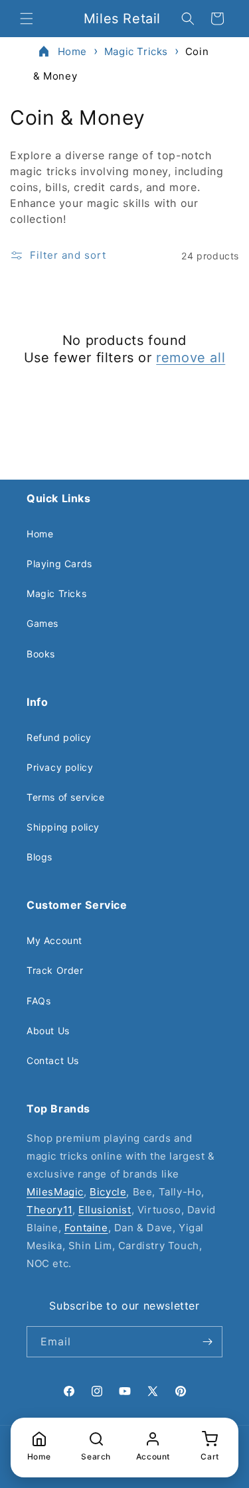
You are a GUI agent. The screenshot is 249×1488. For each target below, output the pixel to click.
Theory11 (49, 1209)
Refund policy (59, 737)
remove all (190, 358)
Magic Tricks (136, 51)
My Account (54, 940)
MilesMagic (55, 1191)
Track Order (55, 970)
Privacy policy (60, 767)
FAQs (38, 1000)
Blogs (39, 856)
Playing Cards (59, 563)
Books (41, 653)
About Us (48, 1030)
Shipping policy (63, 827)
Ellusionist (104, 1209)
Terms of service (66, 797)
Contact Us (53, 1060)
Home (72, 51)
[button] (26, 18)
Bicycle (108, 1191)
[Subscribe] (207, 1341)
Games (42, 623)
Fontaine (86, 1227)
